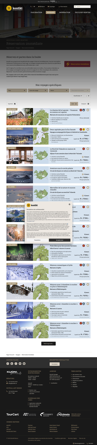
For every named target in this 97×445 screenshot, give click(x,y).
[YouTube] (20, 363)
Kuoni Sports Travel (55, 425)
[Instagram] (7, 363)
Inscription (55, 364)
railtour (73, 431)
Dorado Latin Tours (11, 431)
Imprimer (10, 104)
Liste (73, 104)
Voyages (18, 48)
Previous (8, 117)
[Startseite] (14, 8)
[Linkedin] (12, 363)
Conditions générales (60, 438)
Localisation (54, 383)
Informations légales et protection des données (40, 438)
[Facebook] (16, 363)
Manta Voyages (54, 431)
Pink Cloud (74, 429)
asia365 (8, 425)
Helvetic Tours (32, 429)
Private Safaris (75, 427)
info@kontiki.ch (12, 383)
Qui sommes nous (77, 374)
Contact (75, 384)
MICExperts (74, 425)
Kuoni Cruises (53, 427)
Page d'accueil (10, 48)
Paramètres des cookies (34, 440)
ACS (7, 427)
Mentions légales (72, 438)
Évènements (76, 378)
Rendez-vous (32, 390)
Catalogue (52, 6)
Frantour (30, 425)
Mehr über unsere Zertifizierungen (76, 414)
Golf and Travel (32, 427)
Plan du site (82, 438)
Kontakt (91, 443)
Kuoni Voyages (32, 431)
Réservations (63, 6)
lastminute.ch (53, 429)
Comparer (83, 104)
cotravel (8, 429)
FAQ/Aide (75, 386)
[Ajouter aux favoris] (88, 110)
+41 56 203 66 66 (12, 381)
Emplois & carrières (78, 380)
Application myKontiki (35, 403)
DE (31, 6)
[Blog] (24, 363)
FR (34, 6)
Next (31, 117)
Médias (74, 382)
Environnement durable (79, 376)
